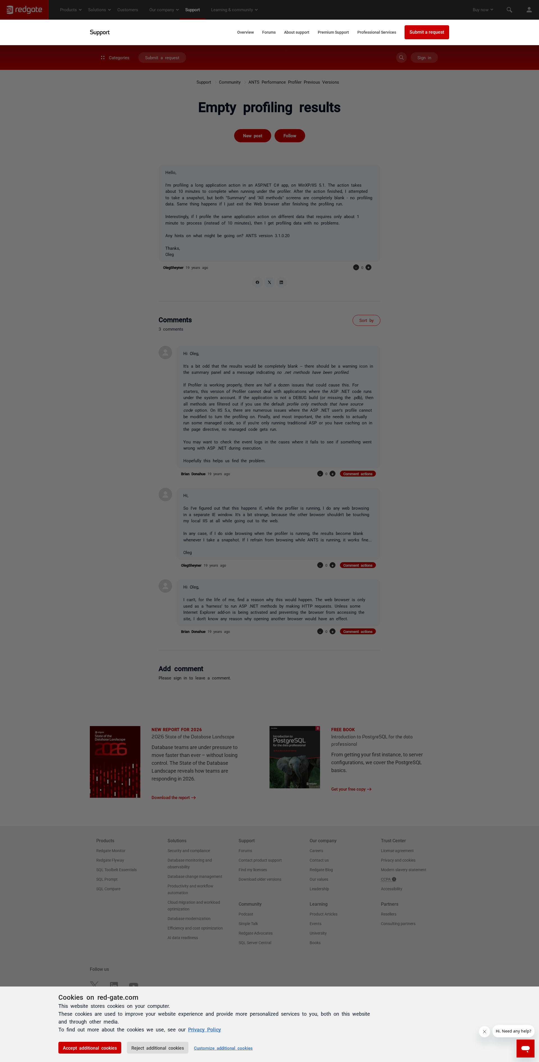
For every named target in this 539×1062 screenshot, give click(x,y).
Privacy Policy (204, 1029)
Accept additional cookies (90, 1047)
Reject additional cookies (157, 1047)
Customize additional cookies (223, 1048)
